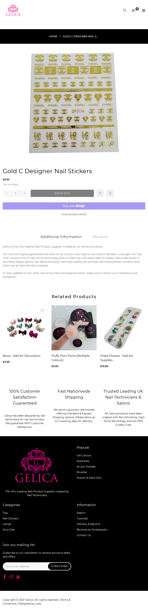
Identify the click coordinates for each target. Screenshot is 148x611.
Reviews (100, 237)
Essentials (83, 461)
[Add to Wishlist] (100, 193)
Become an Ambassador (92, 529)
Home (53, 36)
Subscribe (59, 566)
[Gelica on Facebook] (5, 577)
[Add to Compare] (110, 193)
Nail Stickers (10, 518)
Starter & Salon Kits (89, 477)
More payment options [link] (74, 214)
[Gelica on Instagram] (11, 577)
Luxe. (38, 603)
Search (81, 513)
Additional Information (61, 237)
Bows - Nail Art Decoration (21, 356)
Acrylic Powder (86, 466)
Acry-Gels (9, 529)
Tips (5, 513)
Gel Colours (84, 455)
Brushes (82, 472)
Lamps (7, 524)
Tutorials (82, 518)
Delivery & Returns (88, 524)
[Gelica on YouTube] (18, 577)
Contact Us (84, 535)
